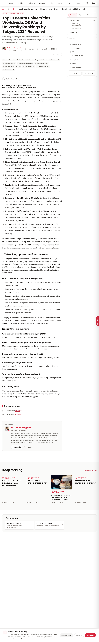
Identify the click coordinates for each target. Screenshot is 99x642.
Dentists (42, 3)
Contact (29, 447)
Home (11, 3)
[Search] (87, 3)
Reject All (79, 635)
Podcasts (31, 3)
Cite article (76, 48)
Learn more (32, 639)
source (17, 411)
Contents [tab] (73, 15)
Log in (94, 3)
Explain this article (12, 79)
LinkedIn (90, 74)
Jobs (51, 3)
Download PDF (77, 67)
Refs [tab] (89, 15)
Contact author (78, 56)
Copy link (75, 60)
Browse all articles (90, 471)
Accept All (90, 635)
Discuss (75, 52)
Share (74, 64)
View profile (17, 447)
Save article (76, 44)
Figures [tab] (81, 15)
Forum (69, 3)
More (78, 3)
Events (60, 3)
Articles (20, 3)
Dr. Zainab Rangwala (14, 48)
